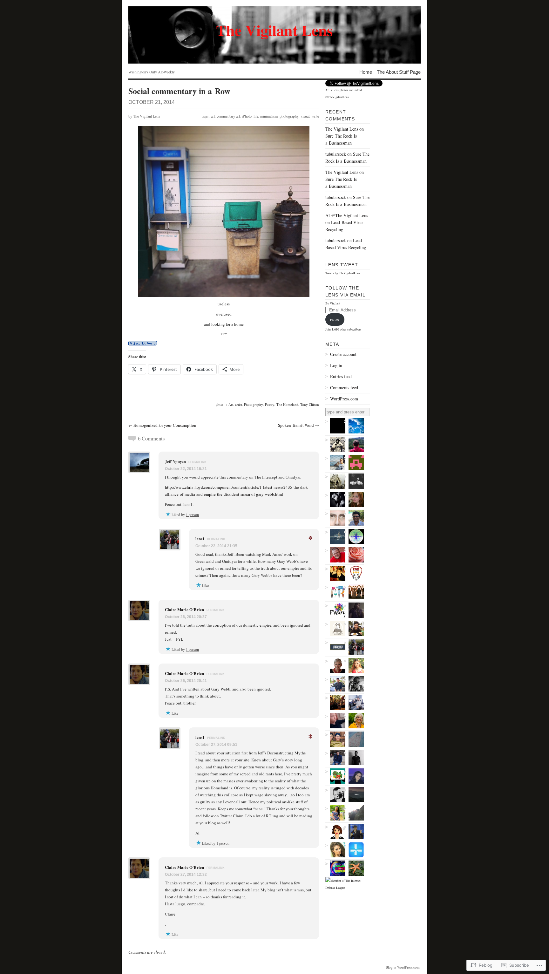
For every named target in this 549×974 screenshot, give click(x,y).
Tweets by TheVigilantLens (342, 273)
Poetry (269, 404)
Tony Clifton (309, 404)
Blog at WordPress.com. (403, 967)
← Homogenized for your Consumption (162, 425)
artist (238, 404)
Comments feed (344, 388)
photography (289, 116)
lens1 (200, 538)
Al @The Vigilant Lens (346, 215)
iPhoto (247, 116)
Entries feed (341, 376)
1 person (192, 514)
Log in (336, 365)
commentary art (228, 116)
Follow (334, 319)
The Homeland (287, 404)
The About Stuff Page (399, 71)
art (213, 116)
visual (305, 116)
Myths (300, 753)
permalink (197, 462)
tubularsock (335, 154)
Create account (343, 354)
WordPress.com (344, 399)
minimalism (269, 116)
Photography (253, 404)
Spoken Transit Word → (298, 425)
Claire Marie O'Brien (184, 609)
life (256, 116)
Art (230, 404)
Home (365, 71)
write (315, 116)
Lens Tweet (341, 264)
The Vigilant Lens (146, 116)
